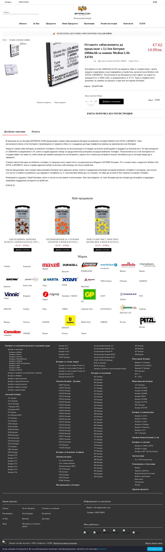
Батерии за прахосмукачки (17, 378)
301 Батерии (98, 377)
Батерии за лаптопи (141, 442)
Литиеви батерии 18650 (67, 466)
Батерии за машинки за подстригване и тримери (25, 373)
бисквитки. (102, 549)
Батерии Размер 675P (66, 377)
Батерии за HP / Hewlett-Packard (146, 451)
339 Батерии (98, 402)
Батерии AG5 (12, 469)
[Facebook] (161, 2)
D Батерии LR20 (13, 409)
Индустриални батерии (142, 381)
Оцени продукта (60, 102)
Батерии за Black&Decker (18, 359)
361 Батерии (98, 422)
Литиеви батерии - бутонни (68, 381)
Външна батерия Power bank (145, 473)
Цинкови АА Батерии (142, 362)
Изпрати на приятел (44, 102)
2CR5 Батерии (64, 475)
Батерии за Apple (141, 449)
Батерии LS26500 (141, 393)
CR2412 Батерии (64, 428)
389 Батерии (98, 462)
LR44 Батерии (13, 432)
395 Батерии (139, 346)
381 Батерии (98, 454)
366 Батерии (98, 434)
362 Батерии (98, 425)
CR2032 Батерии (64, 416)
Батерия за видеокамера (143, 412)
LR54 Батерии (13, 452)
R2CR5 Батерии (99, 366)
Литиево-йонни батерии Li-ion (145, 437)
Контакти (128, 23)
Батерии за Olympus (142, 424)
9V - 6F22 (138, 377)
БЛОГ (143, 23)
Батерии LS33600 (141, 399)
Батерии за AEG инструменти (19, 363)
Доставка (46, 519)
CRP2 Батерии (64, 478)
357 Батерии (98, 420)
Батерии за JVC (140, 430)
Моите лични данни (153, 543)
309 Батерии (98, 382)
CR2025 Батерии (64, 413)
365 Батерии (98, 431)
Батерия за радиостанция (16, 390)
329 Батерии (98, 397)
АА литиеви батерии (66, 460)
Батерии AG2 (12, 461)
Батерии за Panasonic (142, 427)
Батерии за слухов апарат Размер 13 (71, 368)
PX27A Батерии (13, 444)
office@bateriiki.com (101, 508)
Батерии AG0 (12, 455)
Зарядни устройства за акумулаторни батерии (110, 369)
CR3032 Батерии (64, 439)
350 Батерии (98, 417)
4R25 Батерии (140, 405)
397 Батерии (139, 351)
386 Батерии (98, 459)
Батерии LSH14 (140, 396)
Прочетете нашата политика (65, 543)
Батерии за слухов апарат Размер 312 (72, 371)
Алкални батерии (13, 394)
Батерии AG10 (64, 351)
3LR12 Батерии (64, 357)
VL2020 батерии (64, 448)
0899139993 (24, 2)
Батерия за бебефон (15, 376)
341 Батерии (98, 405)
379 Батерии (98, 451)
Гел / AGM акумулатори (143, 459)
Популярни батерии (141, 359)
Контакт (25, 519)
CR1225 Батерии (64, 396)
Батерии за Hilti (14, 368)
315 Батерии (98, 385)
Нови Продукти (70, 23)
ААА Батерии (13, 401)
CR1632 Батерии (64, 405)
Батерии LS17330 (141, 402)
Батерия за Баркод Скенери (17, 387)
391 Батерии (98, 468)
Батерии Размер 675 (66, 374)
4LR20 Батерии (13, 429)
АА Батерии (12, 398)
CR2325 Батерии (64, 422)
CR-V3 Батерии (140, 433)
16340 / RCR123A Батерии (103, 360)
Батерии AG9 (63, 349)
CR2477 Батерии (64, 436)
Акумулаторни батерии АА (103, 346)
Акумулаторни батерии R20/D (104, 354)
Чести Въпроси (28, 508)
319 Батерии (98, 391)
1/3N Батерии (63, 445)
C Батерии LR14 (13, 407)
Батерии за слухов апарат (67, 362)
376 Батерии (98, 445)
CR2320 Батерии (64, 419)
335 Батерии (98, 400)
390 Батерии (98, 465)
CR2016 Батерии (64, 411)
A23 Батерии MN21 (15, 415)
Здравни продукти (140, 489)
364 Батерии (98, 428)
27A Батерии (12, 446)
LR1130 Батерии (13, 438)
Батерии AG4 (12, 466)
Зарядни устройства (142, 471)
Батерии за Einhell (15, 361)
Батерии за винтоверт (15, 349)
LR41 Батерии (13, 424)
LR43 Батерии (13, 427)
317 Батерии (98, 388)
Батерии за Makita (15, 352)
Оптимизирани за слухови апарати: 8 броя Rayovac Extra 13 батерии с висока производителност (62, 240)
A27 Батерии (12, 418)
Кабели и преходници (142, 476)
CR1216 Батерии (64, 391)
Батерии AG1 (12, 458)
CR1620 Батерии (64, 402)
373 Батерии (98, 442)
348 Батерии (98, 414)
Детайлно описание (15, 131)
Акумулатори (138, 456)
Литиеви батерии (63, 457)
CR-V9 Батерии (64, 469)
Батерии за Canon (141, 421)
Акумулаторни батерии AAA (104, 349)
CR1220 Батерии (64, 393)
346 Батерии (98, 411)
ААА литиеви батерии (67, 463)
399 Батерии (139, 354)
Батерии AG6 (12, 472)
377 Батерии (98, 448)
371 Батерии (98, 440)
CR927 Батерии (64, 385)
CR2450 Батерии (64, 433)
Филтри (137, 485)
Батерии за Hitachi (15, 370)
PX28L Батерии (64, 480)
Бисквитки (46, 513)
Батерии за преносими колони (18, 381)
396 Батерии (139, 349)
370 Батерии (98, 437)
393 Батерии (98, 474)
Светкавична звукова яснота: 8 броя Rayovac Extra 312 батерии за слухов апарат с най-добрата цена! (22, 240)
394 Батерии (98, 477)
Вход (5, 524)
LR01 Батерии (13, 449)
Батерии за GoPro (141, 416)
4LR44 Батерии (13, 435)
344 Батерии (98, 408)
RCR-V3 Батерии (100, 363)
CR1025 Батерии (64, 388)
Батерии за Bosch (15, 354)
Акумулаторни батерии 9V (103, 351)
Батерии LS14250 (141, 388)
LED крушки (139, 482)
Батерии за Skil (14, 365)
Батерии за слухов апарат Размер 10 (71, 365)
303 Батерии (98, 380)
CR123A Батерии (65, 442)
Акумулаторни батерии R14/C (104, 357)
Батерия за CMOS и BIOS (144, 446)
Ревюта (36, 131)
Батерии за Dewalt (15, 357)
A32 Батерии (12, 421)
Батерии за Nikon (141, 419)
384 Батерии (98, 457)
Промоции (89, 23)
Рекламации (8, 513)
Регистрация (27, 513)
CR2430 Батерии (64, 430)
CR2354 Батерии (64, 425)
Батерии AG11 (64, 354)
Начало (23, 23)
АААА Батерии (13, 404)
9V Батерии (12, 412)
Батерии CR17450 (141, 408)
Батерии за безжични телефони (19, 40)
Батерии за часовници (101, 373)
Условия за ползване (50, 508)
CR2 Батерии (63, 472)
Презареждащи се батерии (67, 485)
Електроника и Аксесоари (143, 464)
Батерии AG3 (12, 464)
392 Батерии (98, 471)
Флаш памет (139, 479)
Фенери (137, 468)
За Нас (36, 23)
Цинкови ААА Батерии (143, 365)
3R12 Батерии (140, 371)
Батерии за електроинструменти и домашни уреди (27, 346)
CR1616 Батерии (64, 399)
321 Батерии (98, 394)
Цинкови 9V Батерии (142, 368)
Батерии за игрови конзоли (17, 384)
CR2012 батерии (64, 408)
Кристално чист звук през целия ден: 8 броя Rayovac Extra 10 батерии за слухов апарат (102, 240)
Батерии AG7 (63, 346)
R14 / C (137, 374)
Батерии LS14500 (141, 391)
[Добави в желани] (160, 95)
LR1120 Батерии (13, 441)
